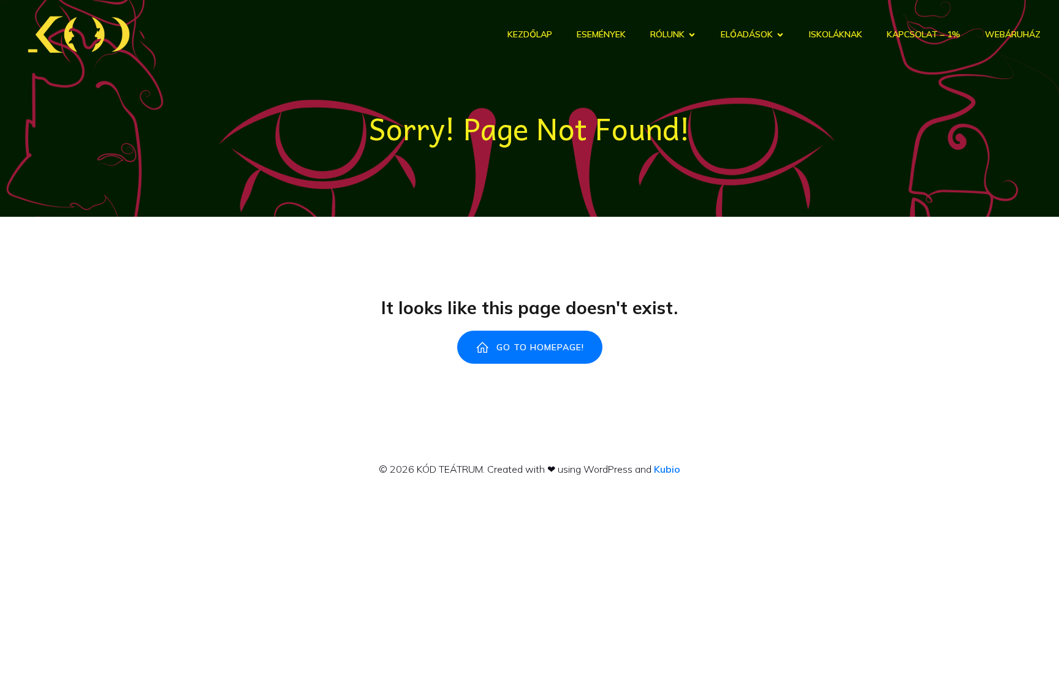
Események (601, 34)
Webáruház (1013, 34)
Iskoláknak (835, 34)
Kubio (667, 469)
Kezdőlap (529, 34)
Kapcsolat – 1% (923, 34)
